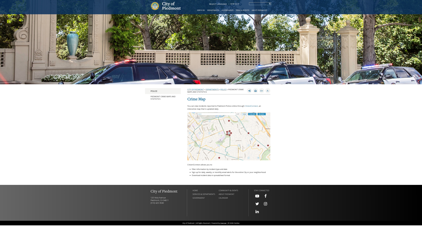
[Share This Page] (249, 90)
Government (228, 10)
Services (201, 10)
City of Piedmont (195, 89)
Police (154, 91)
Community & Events (228, 190)
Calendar (223, 198)
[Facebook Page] (265, 196)
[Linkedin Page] (257, 212)
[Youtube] (257, 196)
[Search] (270, 4)
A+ (261, 90)
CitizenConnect (251, 106)
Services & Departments (204, 194)
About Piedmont (259, 10)
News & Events (242, 10)
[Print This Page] (255, 90)
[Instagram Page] (265, 204)
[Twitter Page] (257, 204)
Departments (213, 10)
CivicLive (223, 223)
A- (267, 90)
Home (195, 190)
